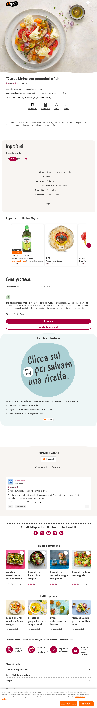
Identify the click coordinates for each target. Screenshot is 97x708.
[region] (48, 698)
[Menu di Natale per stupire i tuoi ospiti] (81, 615)
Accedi (50, 419)
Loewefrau (20, 480)
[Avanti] (88, 245)
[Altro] (87, 506)
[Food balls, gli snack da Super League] (15, 615)
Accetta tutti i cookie (68, 704)
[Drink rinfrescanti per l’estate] (59, 615)
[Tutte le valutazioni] (11, 83)
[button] (10, 482)
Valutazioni (41, 467)
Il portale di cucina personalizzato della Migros (24, 639)
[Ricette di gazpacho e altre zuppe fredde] (37, 615)
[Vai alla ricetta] (15, 568)
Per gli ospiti (28, 97)
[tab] (48, 664)
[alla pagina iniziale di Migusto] (12, 2)
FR (12, 688)
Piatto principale (13, 97)
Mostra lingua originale (35, 502)
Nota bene (26, 158)
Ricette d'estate (43, 97)
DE (7, 688)
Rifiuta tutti (86, 704)
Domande (56, 467)
